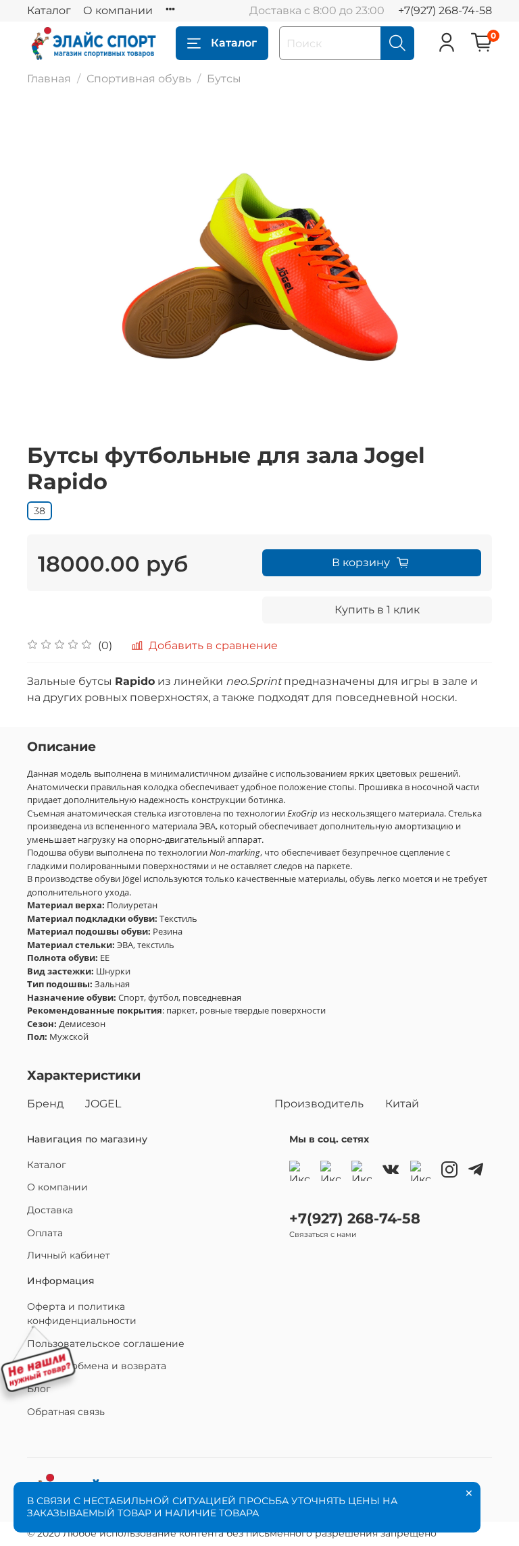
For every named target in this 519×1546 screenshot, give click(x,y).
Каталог (49, 10)
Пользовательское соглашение (105, 1343)
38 (39, 511)
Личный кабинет (68, 1255)
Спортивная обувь (138, 78)
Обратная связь (66, 1412)
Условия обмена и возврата (96, 1366)
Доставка (50, 1210)
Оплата (45, 1233)
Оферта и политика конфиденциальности (82, 1313)
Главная (49, 78)
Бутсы (224, 78)
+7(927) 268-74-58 (445, 10)
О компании (118, 10)
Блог (39, 1389)
